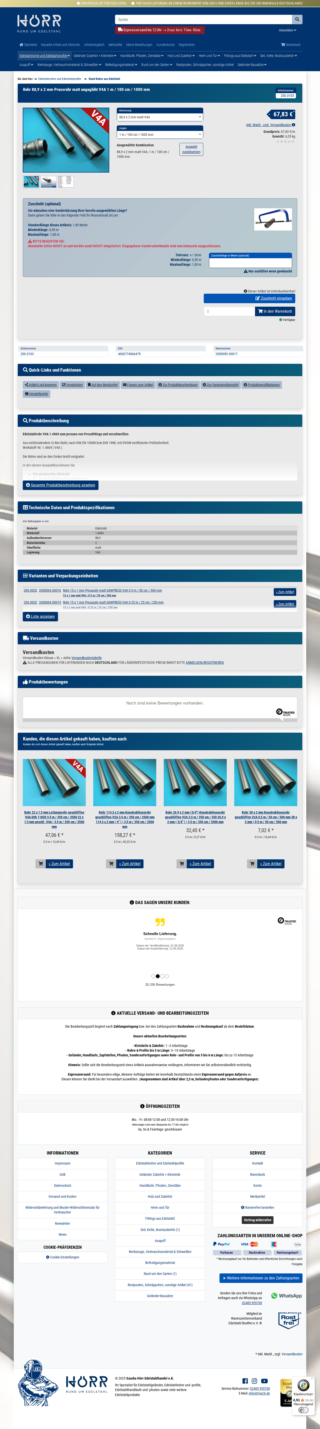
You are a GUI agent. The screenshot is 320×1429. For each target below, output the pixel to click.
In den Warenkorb (277, 311)
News (62, 1234)
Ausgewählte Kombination (135, 145)
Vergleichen (74, 385)
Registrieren (187, 45)
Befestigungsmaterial (120, 65)
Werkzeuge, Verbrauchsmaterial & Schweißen (68, 65)
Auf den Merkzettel (104, 385)
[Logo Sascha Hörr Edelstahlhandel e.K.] (63, 24)
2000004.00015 (50, 602)
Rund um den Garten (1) (160, 1274)
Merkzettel (115, 45)
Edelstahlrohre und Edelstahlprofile (44, 56)
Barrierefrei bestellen (259, 1207)
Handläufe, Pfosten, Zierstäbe (140, 56)
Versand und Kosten (62, 1196)
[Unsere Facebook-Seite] (245, 1381)
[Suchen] (297, 19)
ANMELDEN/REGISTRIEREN (205, 663)
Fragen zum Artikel (139, 385)
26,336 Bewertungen (160, 984)
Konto (258, 1186)
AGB (63, 1175)
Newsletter (62, 1223)
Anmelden (286, 30)
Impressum (62, 1163)
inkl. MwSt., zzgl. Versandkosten (269, 125)
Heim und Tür (208, 56)
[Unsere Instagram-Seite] (254, 1381)
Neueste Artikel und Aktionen (60, 45)
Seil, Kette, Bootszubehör (277, 56)
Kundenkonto (165, 45)
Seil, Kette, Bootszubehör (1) (160, 1230)
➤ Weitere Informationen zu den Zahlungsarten (261, 1278)
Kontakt (257, 1163)
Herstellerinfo (38, 394)
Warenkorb (292, 45)
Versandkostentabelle (87, 658)
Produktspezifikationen (263, 385)
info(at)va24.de (259, 1393)
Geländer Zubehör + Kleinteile (94, 56)
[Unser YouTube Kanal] (264, 1381)
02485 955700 (252, 1303)
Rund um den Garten (155, 65)
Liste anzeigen (42, 616)
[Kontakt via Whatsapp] (286, 1295)
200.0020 (30, 590)
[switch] (303, 1410)
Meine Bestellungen (139, 45)
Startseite (30, 45)
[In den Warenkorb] (41, 863)
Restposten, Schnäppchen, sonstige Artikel (205, 65)
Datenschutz (62, 1186)
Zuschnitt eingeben (276, 298)
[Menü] (312, 1380)
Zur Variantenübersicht (222, 385)
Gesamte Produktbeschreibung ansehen (62, 485)
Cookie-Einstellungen (64, 1257)
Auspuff (25, 65)
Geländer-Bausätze (251, 65)
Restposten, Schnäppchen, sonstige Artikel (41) (160, 1285)
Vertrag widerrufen (257, 1220)
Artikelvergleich (94, 45)
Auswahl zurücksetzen (191, 149)
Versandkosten (292, 1354)
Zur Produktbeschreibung (180, 385)
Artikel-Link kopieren (42, 385)
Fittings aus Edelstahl (239, 56)
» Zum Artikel (59, 863)
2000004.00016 (50, 590)
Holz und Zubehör (180, 56)
